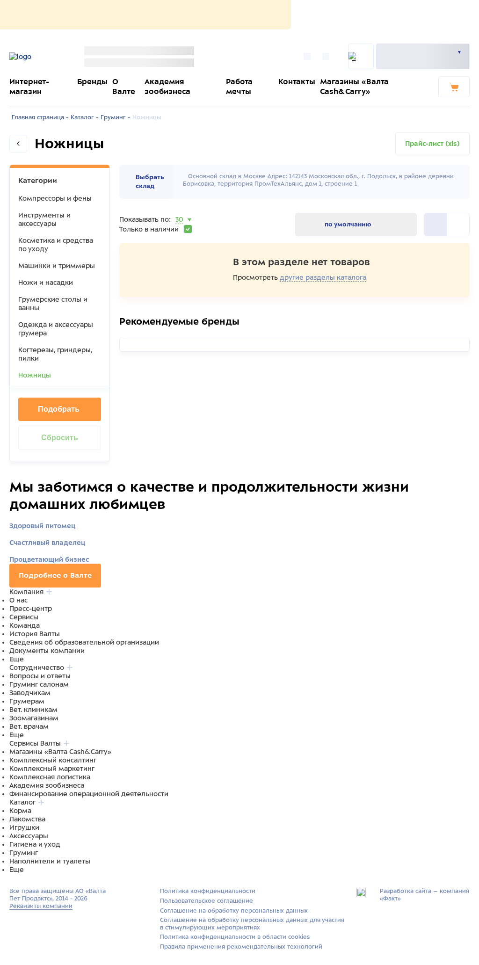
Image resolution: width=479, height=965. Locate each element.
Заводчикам (30, 693)
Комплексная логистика (49, 777)
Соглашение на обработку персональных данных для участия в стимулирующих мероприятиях (252, 924)
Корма (20, 810)
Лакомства (27, 819)
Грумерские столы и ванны (52, 304)
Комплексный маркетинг (51, 768)
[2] (435, 224)
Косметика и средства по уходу (55, 245)
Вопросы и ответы (40, 676)
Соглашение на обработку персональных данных (234, 910)
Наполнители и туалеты (49, 861)
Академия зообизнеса (46, 785)
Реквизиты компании (41, 906)
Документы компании (47, 650)
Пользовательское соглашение (206, 901)
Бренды (92, 82)
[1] (458, 224)
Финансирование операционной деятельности (88, 794)
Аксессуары (28, 836)
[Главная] (36, 56)
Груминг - (115, 117)
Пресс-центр (30, 608)
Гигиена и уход (34, 844)
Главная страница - (40, 117)
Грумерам (26, 701)
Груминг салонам (39, 684)
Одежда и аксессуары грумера (55, 329)
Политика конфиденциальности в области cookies (235, 937)
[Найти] (361, 56)
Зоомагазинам (33, 718)
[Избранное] (328, 56)
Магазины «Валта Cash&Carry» (60, 751)
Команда (24, 625)
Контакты (296, 82)
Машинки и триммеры (56, 265)
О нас (18, 600)
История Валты (34, 634)
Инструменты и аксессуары (44, 219)
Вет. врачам (29, 726)
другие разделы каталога (323, 277)
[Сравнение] (309, 56)
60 (180, 231)
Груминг (23, 852)
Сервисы (23, 617)
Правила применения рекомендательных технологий (241, 946)
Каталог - (84, 117)
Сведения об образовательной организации (84, 642)
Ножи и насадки (45, 282)
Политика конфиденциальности (207, 891)
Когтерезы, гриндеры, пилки (55, 354)
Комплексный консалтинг (52, 760)
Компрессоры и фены (55, 198)
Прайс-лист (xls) (432, 143)
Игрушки (24, 827)
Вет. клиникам (33, 709)
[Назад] (18, 143)
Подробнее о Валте (55, 575)
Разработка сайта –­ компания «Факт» (424, 895)
